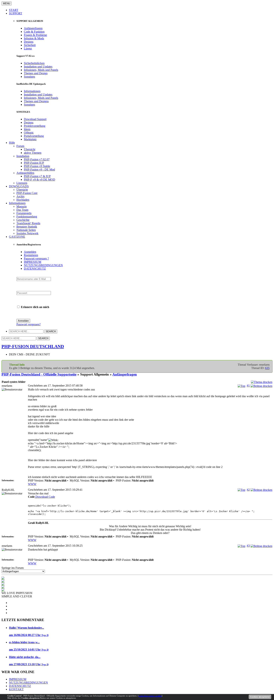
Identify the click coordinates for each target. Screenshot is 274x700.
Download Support (35, 119)
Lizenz (28, 48)
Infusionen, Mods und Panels (41, 69)
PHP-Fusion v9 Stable (37, 166)
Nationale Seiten (26, 230)
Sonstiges (29, 76)
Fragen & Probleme (35, 35)
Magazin (21, 206)
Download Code (45, 496)
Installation (22, 156)
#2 (248, 489)
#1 (248, 385)
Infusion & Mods (34, 38)
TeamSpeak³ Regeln (28, 223)
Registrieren (31, 255)
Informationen (32, 91)
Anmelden (30, 251)
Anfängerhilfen (25, 172)
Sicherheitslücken (34, 63)
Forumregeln (24, 213)
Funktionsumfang (26, 216)
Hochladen (22, 199)
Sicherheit (30, 45)
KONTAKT (16, 689)
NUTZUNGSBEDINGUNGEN (43, 265)
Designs (28, 41)
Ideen (27, 129)
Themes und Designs (36, 101)
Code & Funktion (34, 31)
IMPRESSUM (32, 261)
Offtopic (29, 132)
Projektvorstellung (34, 125)
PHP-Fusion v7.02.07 (37, 159)
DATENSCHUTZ (35, 268)
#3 (248, 545)
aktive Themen (32, 152)
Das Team (22, 209)
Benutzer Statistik (26, 226)
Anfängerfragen (33, 28)
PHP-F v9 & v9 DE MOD (39, 179)
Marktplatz (30, 139)
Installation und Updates (38, 66)
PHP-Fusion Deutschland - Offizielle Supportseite (38, 374)
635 (267, 368)
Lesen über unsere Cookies (150, 696)
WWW (32, 484)
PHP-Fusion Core (26, 193)
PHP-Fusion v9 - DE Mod (39, 169)
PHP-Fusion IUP (34, 162)
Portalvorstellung (34, 136)
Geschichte (22, 219)
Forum (20, 146)
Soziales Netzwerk (27, 233)
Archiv (20, 196)
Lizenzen (21, 183)
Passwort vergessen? (28, 324)
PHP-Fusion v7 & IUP (37, 176)
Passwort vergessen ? (36, 258)
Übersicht (29, 149)
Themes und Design (36, 73)
